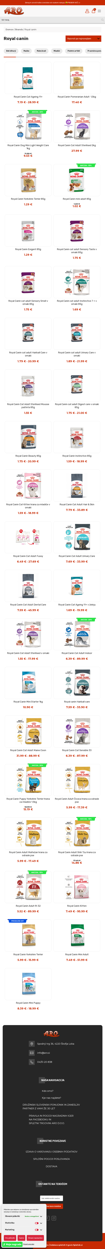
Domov (10, 29)
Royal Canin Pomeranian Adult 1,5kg (77, 96)
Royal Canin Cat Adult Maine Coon (28, 750)
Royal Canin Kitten (77, 905)
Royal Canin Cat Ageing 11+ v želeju (77, 604)
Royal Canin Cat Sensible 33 (77, 750)
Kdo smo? (47, 1091)
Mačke (26, 51)
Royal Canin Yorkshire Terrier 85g (28, 199)
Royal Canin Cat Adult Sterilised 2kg (77, 145)
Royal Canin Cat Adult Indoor (77, 653)
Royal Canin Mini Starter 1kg (28, 701)
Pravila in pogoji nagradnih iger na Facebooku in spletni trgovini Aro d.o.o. (51, 1119)
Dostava (51, 1166)
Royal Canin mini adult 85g (77, 199)
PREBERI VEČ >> (73, 3)
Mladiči (57, 51)
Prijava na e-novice (51, 1206)
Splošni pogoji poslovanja (51, 1159)
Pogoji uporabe (28, 1244)
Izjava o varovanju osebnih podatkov (51, 1151)
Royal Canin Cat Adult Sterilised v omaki (28, 653)
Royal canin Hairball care (77, 701)
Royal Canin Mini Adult (77, 954)
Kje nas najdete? (51, 1097)
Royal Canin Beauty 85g (28, 455)
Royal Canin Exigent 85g (28, 249)
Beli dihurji (11, 51)
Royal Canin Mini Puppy (28, 1003)
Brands (19, 29)
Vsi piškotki (10, 1238)
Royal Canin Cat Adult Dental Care (28, 604)
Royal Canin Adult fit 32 (28, 905)
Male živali (41, 51)
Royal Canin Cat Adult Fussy (28, 556)
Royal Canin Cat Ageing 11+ (28, 96)
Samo (21, 1238)
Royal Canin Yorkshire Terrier (28, 954)
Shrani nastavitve (35, 1238)
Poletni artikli (74, 51)
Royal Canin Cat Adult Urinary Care (77, 556)
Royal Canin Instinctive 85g (76, 455)
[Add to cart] (82, 103)
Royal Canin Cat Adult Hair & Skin (77, 504)
